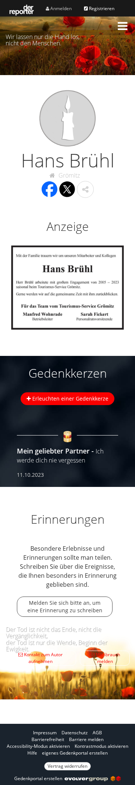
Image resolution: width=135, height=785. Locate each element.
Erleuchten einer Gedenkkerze (69, 398)
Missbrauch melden (107, 657)
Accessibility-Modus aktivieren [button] (38, 746)
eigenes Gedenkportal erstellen (75, 753)
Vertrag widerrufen (67, 766)
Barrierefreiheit (48, 739)
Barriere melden (86, 739)
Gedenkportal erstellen (39, 778)
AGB (97, 732)
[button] (122, 26)
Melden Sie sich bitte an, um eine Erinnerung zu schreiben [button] (64, 606)
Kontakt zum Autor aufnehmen (43, 657)
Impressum (45, 732)
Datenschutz (75, 732)
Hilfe (32, 753)
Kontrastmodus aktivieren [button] (101, 746)
